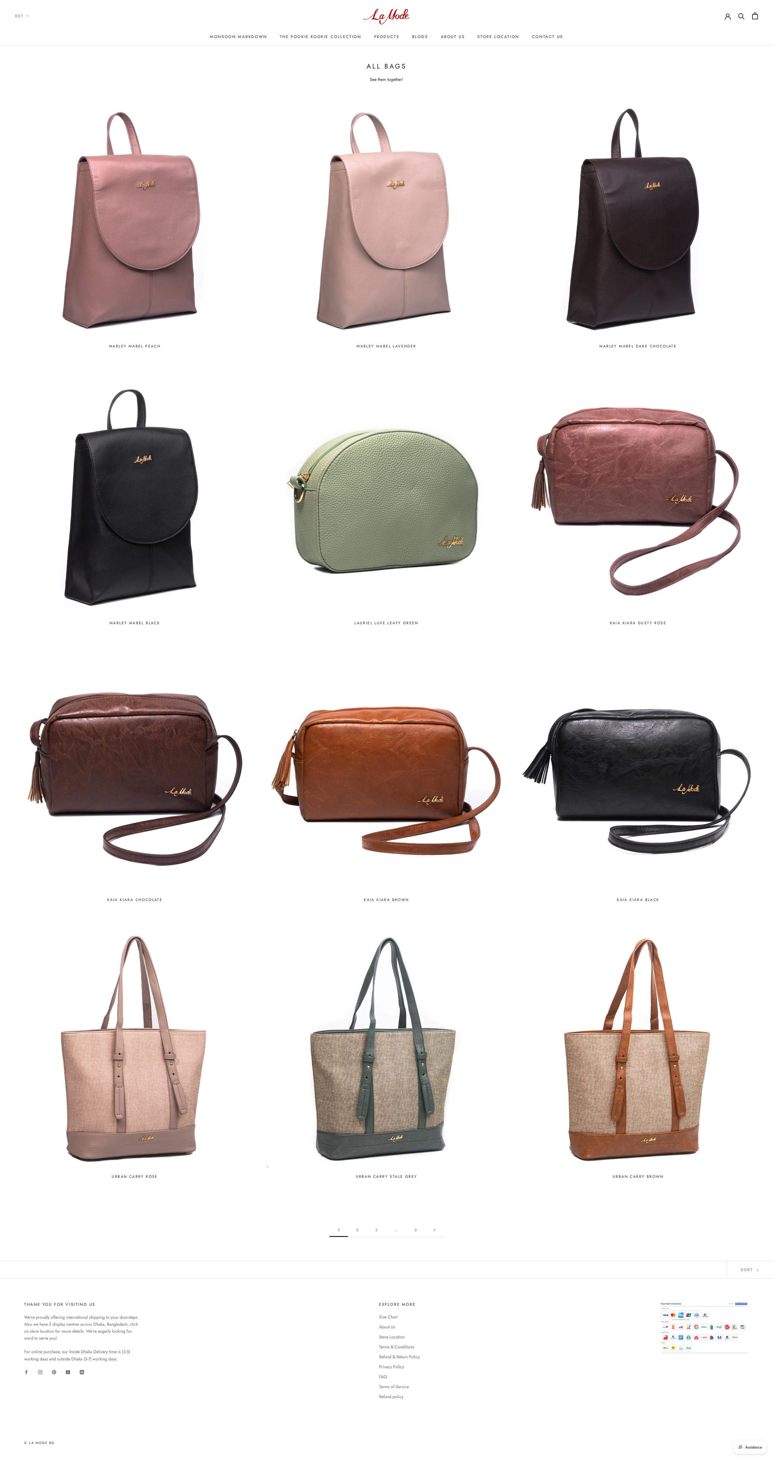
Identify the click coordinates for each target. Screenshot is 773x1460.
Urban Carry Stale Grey (386, 1176)
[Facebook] (26, 1372)
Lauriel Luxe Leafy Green (386, 623)
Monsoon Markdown (238, 37)
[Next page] (434, 1230)
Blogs (420, 37)
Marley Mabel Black (135, 623)
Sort (748, 1270)
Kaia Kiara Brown (386, 900)
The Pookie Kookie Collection (320, 37)
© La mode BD (39, 1442)
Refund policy (391, 1397)
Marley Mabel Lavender (386, 346)
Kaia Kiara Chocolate (134, 900)
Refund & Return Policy (399, 1357)
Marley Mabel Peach (135, 346)
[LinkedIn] (82, 1372)
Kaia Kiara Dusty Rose (638, 623)
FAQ (383, 1377)
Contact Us (547, 37)
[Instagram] (40, 1372)
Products (386, 37)
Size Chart (388, 1317)
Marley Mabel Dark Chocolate (638, 346)
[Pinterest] (54, 1372)
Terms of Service (394, 1387)
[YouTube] (68, 1372)
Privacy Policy (391, 1367)
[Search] (741, 16)
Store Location (498, 37)
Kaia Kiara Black (638, 900)
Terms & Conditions (396, 1347)
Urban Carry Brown (638, 1176)
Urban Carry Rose (135, 1176)
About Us (453, 37)
